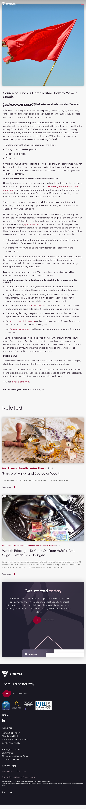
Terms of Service (15, 777)
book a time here (20, 381)
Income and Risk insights (22, 321)
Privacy (5, 777)
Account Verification (20, 329)
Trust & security (29, 777)
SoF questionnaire (38, 305)
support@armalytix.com (14, 771)
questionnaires (31, 224)
